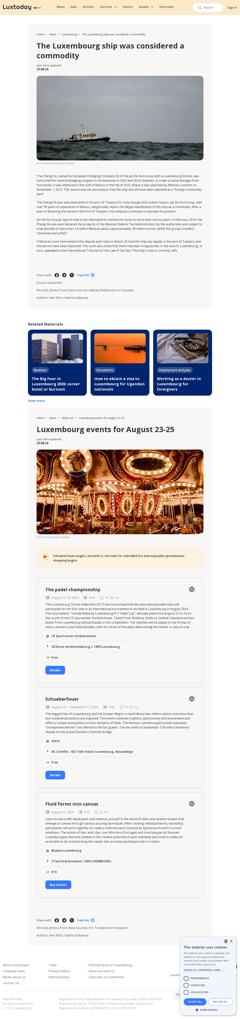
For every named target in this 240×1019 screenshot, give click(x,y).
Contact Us (11, 983)
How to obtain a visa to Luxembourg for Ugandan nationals (119, 384)
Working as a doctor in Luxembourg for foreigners (179, 384)
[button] (208, 970)
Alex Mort (56, 298)
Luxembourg (69, 34)
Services (106, 7)
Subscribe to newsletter (106, 977)
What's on (68, 418)
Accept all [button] (195, 1001)
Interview (167, 7)
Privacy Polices (59, 971)
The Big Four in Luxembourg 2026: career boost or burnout (56, 384)
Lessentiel (55, 283)
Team (53, 965)
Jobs (74, 7)
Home (40, 34)
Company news (14, 971)
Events (128, 7)
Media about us (14, 977)
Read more (210, 964)
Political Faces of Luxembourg (110, 965)
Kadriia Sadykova (76, 298)
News (61, 7)
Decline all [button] (220, 1001)
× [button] (231, 941)
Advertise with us (102, 971)
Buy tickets (58, 885)
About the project (16, 965)
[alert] (208, 976)
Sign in (232, 7)
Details (55, 670)
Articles (88, 7)
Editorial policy (59, 977)
